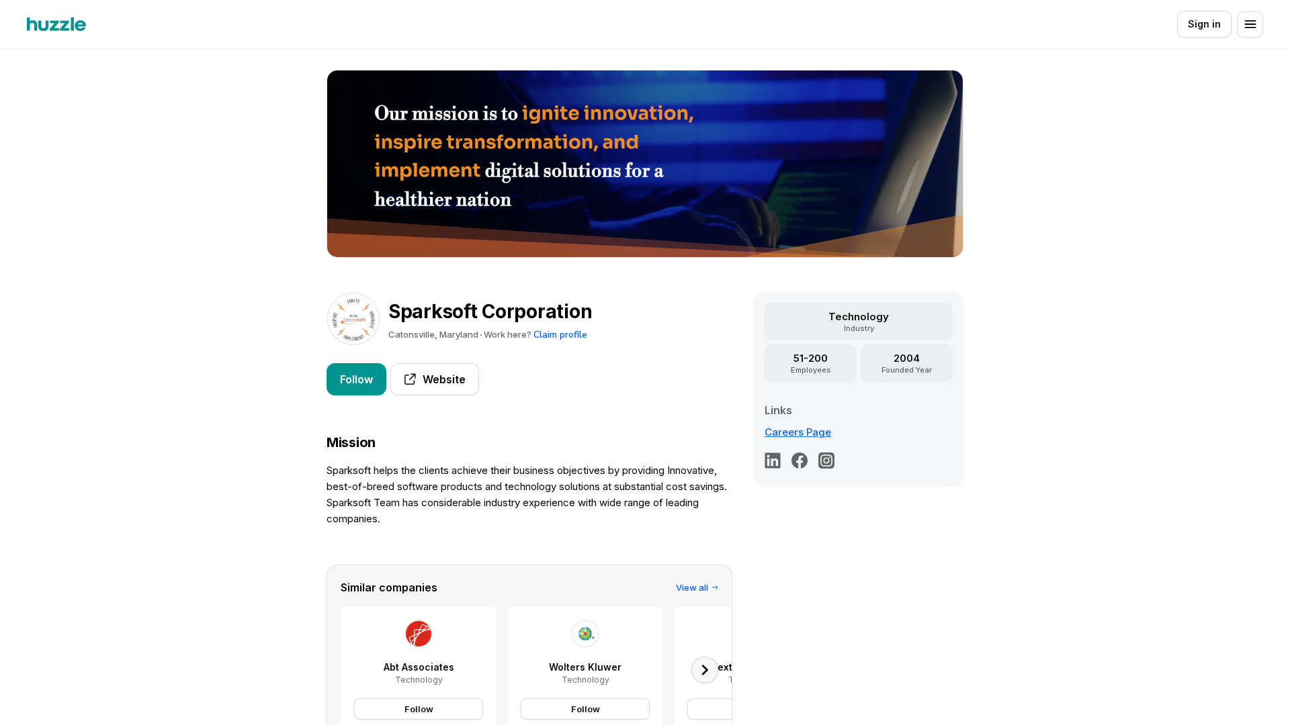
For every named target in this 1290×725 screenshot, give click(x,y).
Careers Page (798, 432)
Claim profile (560, 334)
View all (692, 587)
